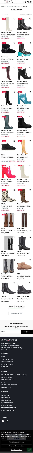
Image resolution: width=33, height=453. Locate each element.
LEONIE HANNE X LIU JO (24, 179)
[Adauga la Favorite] (14, 18)
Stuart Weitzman (6, 81)
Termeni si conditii (7, 359)
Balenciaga (4, 57)
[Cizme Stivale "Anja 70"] (24, 220)
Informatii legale (7, 387)
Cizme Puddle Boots (7, 132)
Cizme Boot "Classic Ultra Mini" (23, 276)
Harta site (4, 367)
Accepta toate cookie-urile (16, 442)
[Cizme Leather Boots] (24, 288)
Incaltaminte (10, 6)
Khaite (3, 204)
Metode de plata (6, 405)
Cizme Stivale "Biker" (23, 253)
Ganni (19, 204)
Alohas (3, 251)
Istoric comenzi (6, 400)
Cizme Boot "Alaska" (7, 59)
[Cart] (31, 2)
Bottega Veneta (6, 32)
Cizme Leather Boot (23, 181)
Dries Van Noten (22, 155)
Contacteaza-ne (6, 377)
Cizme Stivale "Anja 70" (24, 230)
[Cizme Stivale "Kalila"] (8, 243)
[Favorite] (25, 2)
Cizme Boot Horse (6, 108)
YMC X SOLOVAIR (23, 296)
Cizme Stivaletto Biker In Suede (8, 231)
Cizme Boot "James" (23, 34)
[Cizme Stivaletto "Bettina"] (8, 266)
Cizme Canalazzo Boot (8, 34)
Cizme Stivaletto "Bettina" (6, 276)
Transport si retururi (8, 408)
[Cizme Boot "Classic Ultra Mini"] (24, 266)
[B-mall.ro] (10, 2)
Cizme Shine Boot (22, 83)
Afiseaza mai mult (16, 313)
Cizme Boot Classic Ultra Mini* (7, 157)
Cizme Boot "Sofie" (7, 299)
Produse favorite (7, 403)
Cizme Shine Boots (23, 108)
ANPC (3, 382)
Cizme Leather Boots (23, 299)
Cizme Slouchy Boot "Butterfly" (23, 206)
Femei (2, 6)
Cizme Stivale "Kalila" (7, 253)
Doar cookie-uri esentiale (16, 446)
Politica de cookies (11, 436)
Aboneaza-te (27, 331)
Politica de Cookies (7, 364)
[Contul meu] (28, 2)
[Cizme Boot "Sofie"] (8, 288)
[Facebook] (3, 420)
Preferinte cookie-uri (16, 450)
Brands (3, 356)
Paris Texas (20, 228)
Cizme (16, 6)
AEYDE (3, 296)
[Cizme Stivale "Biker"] (24, 243)
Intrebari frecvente (8, 379)
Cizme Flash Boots (22, 59)
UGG (2, 155)
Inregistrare (5, 397)
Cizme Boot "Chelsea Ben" (23, 133)
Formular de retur (7, 410)
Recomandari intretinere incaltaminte (14, 374)
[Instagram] (7, 420)
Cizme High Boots (22, 157)
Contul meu (5, 395)
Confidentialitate (7, 362)
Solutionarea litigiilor (9, 385)
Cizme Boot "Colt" (6, 206)
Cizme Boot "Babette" (7, 83)
